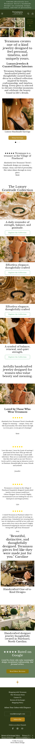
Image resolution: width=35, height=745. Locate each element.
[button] (15, 142)
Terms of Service (7, 738)
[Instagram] (17, 728)
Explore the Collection (17, 233)
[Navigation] (2, 13)
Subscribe (17, 719)
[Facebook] (13, 728)
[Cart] (32, 13)
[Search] (28, 13)
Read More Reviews (17, 671)
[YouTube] (22, 728)
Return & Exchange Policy (10, 735)
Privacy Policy (27, 735)
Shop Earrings (17, 138)
